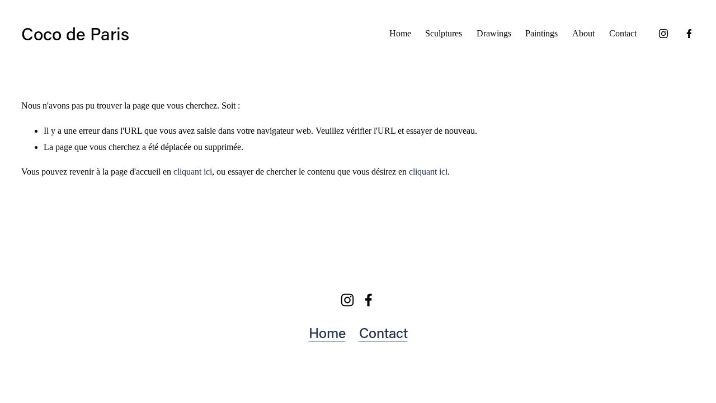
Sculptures (443, 33)
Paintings (541, 33)
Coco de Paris (75, 33)
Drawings (494, 33)
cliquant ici (192, 171)
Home (400, 33)
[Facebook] (689, 33)
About (583, 33)
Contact (623, 33)
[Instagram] (663, 33)
